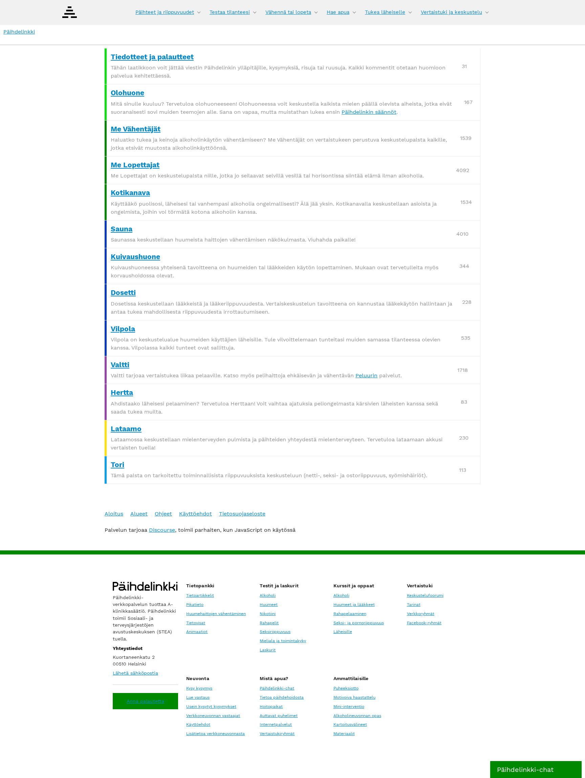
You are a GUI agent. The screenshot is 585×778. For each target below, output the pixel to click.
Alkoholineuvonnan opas (357, 715)
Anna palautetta (145, 701)
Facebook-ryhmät (424, 623)
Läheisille (342, 631)
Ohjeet (163, 513)
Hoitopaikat (271, 706)
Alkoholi (268, 595)
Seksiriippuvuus (275, 631)
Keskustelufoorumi (425, 595)
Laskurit (268, 650)
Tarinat (413, 604)
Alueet (139, 513)
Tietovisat (195, 623)
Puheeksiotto (346, 688)
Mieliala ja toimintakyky (283, 640)
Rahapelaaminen (349, 613)
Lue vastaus (198, 697)
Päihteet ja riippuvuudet (164, 12)
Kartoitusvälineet (350, 724)
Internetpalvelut (276, 724)
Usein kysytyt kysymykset (211, 706)
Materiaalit (344, 733)
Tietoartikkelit (200, 595)
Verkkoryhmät (420, 613)
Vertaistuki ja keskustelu (451, 12)
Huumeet (269, 604)
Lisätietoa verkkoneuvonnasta (215, 733)
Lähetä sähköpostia (135, 673)
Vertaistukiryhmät (277, 733)
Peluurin (366, 375)
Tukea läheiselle (385, 12)
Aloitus (114, 513)
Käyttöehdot (195, 513)
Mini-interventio (348, 706)
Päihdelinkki (19, 31)
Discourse (162, 530)
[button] (536, 769)
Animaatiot (197, 631)
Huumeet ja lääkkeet (354, 604)
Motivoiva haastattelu (354, 697)
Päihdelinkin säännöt (369, 112)
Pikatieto (194, 604)
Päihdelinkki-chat (277, 688)
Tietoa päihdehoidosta (282, 697)
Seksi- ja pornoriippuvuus (358, 623)
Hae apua (338, 12)
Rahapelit (269, 623)
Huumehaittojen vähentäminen (216, 613)
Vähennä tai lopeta (288, 12)
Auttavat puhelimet (279, 715)
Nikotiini (268, 613)
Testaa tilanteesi (230, 12)
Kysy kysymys (199, 688)
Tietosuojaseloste (242, 513)
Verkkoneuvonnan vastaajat (213, 715)
